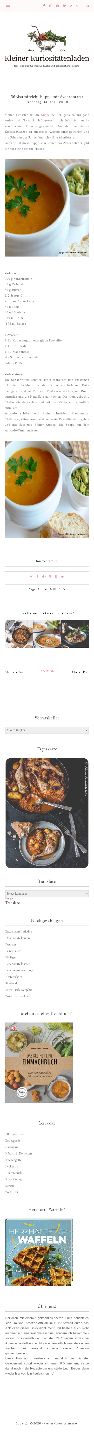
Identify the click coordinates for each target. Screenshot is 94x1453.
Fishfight (10, 957)
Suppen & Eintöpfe (51, 589)
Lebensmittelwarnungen (20, 970)
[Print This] (62, 576)
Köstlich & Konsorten (18, 1153)
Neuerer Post (14, 672)
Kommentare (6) (47, 561)
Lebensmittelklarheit (17, 964)
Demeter (10, 944)
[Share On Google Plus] (43, 576)
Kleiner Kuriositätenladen (61, 1423)
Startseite (48, 671)
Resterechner (13, 977)
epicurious (11, 1147)
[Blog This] (56, 576)
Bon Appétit (12, 1140)
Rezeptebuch (13, 1173)
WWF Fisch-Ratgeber (18, 990)
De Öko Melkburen (17, 938)
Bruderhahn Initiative (18, 931)
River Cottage (14, 1179)
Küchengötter (13, 1160)
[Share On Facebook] (37, 576)
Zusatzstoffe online (17, 996)
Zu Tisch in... (13, 1192)
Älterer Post (80, 672)
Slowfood (11, 983)
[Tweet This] (31, 576)
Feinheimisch (13, 951)
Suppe (45, 115)
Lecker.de (11, 1166)
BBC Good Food (15, 1134)
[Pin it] (50, 576)
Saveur (9, 1186)
